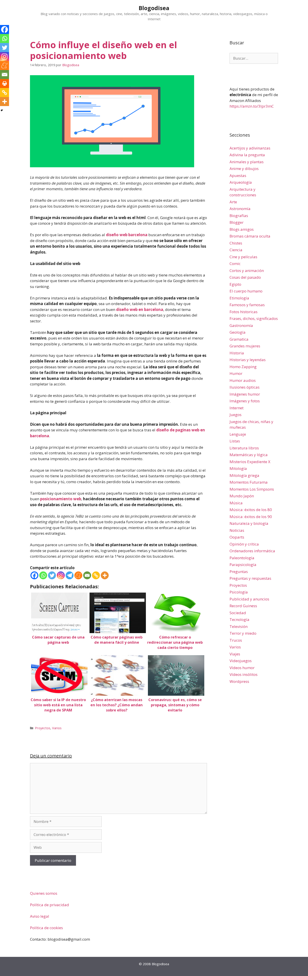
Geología (238, 332)
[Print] (4, 83)
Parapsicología (243, 564)
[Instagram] (61, 575)
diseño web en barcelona (139, 309)
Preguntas (239, 571)
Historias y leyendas (248, 359)
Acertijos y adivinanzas (250, 148)
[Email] (87, 575)
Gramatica (239, 339)
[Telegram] (70, 575)
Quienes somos (43, 893)
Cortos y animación (247, 270)
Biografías (239, 215)
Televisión (239, 626)
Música (236, 502)
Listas (235, 441)
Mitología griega (244, 475)
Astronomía (240, 208)
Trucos (236, 640)
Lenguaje (238, 434)
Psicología (239, 592)
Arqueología (241, 182)
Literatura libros (244, 448)
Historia (237, 353)
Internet (237, 407)
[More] (105, 575)
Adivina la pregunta (247, 154)
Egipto (235, 284)
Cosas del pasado (245, 277)
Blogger (237, 222)
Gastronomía (241, 325)
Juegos (235, 414)
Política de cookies (46, 927)
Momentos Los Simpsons (252, 489)
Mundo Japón (242, 495)
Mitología (238, 468)
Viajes (235, 654)
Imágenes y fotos (245, 400)
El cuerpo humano (246, 291)
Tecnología (239, 619)
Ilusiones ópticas (245, 387)
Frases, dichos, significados (254, 318)
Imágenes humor (245, 394)
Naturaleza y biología (249, 523)
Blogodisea (154, 8)
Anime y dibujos (244, 168)
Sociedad (238, 612)
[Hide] (2, 110)
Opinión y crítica (244, 544)
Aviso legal (39, 916)
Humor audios (243, 380)
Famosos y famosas (247, 304)
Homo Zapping (243, 366)
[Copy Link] (96, 575)
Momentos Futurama (249, 482)
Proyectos (42, 728)
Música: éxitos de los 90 (251, 516)
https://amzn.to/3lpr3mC (252, 106)
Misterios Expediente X (250, 461)
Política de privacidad (49, 904)
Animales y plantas (247, 161)
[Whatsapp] (43, 575)
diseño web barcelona (126, 234)
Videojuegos (241, 660)
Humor (236, 373)
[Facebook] (34, 575)
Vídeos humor (242, 667)
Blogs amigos (242, 229)
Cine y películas (243, 256)
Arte (233, 201)
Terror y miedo (243, 633)
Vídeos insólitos (243, 674)
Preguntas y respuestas (250, 578)
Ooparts (237, 537)
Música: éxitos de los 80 (251, 509)
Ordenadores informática (252, 550)
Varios (57, 728)
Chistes (236, 243)
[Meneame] (78, 575)
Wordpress (239, 681)
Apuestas (238, 175)
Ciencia (236, 249)
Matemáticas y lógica (249, 454)
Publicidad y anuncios (249, 599)
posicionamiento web (60, 498)
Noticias (237, 530)
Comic (235, 263)
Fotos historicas (243, 311)
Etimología (239, 298)
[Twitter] (52, 575)
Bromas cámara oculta (250, 236)
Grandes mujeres (245, 346)
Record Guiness (243, 605)
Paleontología (242, 557)
